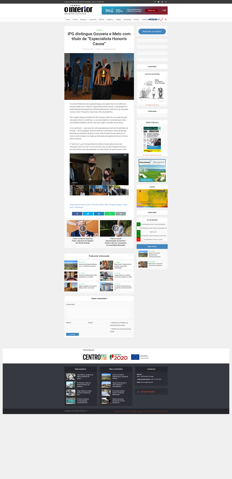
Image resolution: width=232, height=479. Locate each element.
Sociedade (127, 19)
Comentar (98, 49)
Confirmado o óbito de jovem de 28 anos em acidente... (84, 384)
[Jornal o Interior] (78, 8)
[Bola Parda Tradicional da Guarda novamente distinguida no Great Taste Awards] (143, 264)
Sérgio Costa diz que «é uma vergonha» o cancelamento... (119, 384)
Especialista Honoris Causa (81, 205)
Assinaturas (146, 19)
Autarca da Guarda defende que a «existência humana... (155, 254)
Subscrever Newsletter (85, 1)
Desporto (83, 19)
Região (118, 19)
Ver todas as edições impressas (152, 155)
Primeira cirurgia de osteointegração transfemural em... (83, 400)
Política (101, 19)
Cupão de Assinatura (149, 411)
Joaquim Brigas (116, 205)
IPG (107, 205)
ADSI (87, 411)
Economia (92, 19)
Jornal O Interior (147, 392)
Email (90, 323)
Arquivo (94, 1)
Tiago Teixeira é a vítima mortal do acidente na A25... (84, 392)
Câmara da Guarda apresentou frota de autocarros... (118, 400)
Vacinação (79, 207)
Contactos (67, 1)
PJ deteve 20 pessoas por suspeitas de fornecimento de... (123, 288)
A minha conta (100, 1)
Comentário (70, 304)
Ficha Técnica (74, 1)
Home (68, 19)
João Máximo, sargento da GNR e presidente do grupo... (85, 376)
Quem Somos (118, 411)
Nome (69, 323)
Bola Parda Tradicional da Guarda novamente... (156, 264)
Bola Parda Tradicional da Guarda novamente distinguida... (122, 266)
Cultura (74, 19)
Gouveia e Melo (98, 205)
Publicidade (134, 411)
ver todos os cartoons (152, 105)
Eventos (136, 19)
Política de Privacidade (162, 411)
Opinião (109, 19)
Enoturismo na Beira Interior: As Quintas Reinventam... (118, 392)
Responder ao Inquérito (152, 31)
